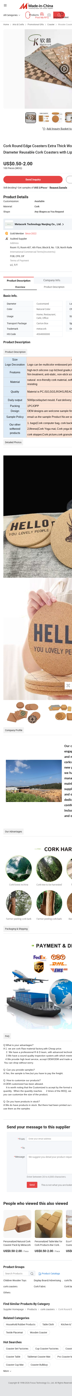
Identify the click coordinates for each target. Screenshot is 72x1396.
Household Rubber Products (20, 1324)
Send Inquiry (33, 179)
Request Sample (58, 187)
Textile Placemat (14, 1332)
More (6, 1370)
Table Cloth (48, 1324)
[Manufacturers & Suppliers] (36, 6)
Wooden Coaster (38, 1332)
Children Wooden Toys (14, 1280)
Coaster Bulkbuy (39, 1364)
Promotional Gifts (36, 24)
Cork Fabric (40, 1286)
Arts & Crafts (18, 24)
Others (6, 1292)
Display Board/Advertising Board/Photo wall (49, 1280)
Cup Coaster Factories (46, 1348)
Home (6, 24)
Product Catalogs (50, 1273)
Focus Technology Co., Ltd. (42, 1382)
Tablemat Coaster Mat (38, 1356)
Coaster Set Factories (17, 1348)
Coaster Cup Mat (15, 1364)
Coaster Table (13, 1356)
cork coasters (10, 1286)
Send (32, 1184)
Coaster (50, 24)
